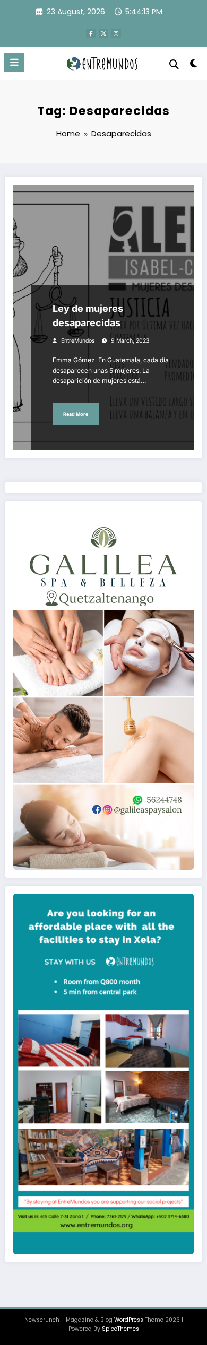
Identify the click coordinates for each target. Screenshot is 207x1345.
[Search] (174, 64)
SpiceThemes (120, 1329)
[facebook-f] (91, 33)
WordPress (128, 1320)
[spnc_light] (193, 65)
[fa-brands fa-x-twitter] (103, 33)
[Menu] (14, 62)
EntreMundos (78, 340)
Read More (75, 414)
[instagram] (116, 33)
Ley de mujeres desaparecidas (88, 315)
